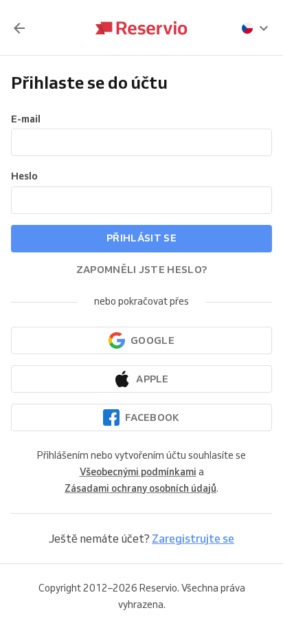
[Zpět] (19, 28)
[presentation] (255, 28)
